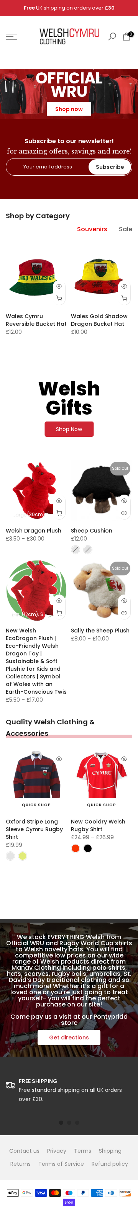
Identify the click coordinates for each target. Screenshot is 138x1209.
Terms (82, 1151)
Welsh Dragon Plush (33, 530)
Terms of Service (61, 1164)
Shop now (69, 109)
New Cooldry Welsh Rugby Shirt (98, 825)
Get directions (69, 1037)
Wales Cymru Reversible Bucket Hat (36, 320)
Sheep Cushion (91, 530)
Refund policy (110, 1164)
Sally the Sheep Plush (100, 630)
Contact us (24, 1151)
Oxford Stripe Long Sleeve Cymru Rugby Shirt (34, 829)
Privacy (56, 1151)
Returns (20, 1164)
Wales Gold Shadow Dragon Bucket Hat (99, 320)
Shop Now (69, 429)
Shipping (110, 1151)
